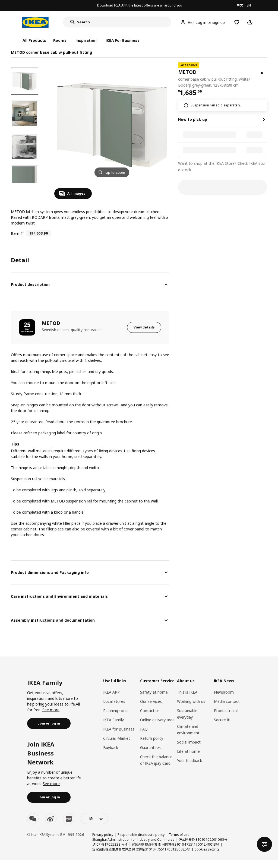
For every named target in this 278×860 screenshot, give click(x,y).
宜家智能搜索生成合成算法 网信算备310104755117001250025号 (141, 849)
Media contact (227, 701)
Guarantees (150, 747)
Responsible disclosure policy (141, 834)
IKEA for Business (118, 729)
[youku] (68, 818)
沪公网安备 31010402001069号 (203, 839)
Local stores (114, 701)
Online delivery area (157, 719)
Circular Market (116, 738)
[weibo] (50, 818)
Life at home (188, 751)
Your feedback (189, 760)
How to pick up (192, 119)
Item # (17, 233)
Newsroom (224, 692)
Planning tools (115, 710)
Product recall (226, 710)
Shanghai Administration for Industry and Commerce (133, 839)
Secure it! (222, 719)
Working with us (191, 701)
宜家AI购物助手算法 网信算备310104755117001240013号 (175, 844)
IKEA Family (113, 719)
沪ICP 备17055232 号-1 (109, 844)
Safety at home (154, 692)
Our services (151, 701)
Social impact (189, 742)
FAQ (144, 729)
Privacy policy (102, 834)
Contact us (150, 710)
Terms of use (179, 834)
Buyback (110, 747)
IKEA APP (111, 692)
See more (50, 709)
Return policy (151, 738)
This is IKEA (187, 692)
